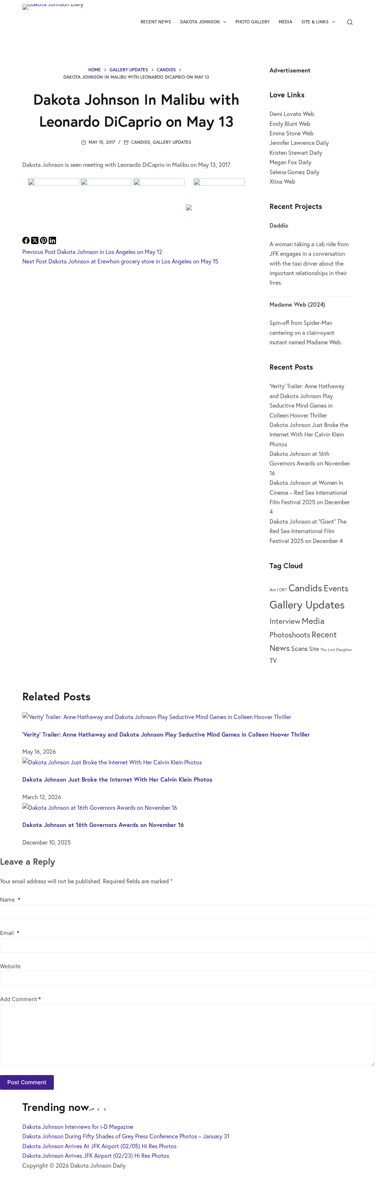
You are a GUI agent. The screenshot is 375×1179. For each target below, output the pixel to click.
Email (9, 932)
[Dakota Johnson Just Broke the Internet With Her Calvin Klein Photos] (112, 761)
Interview (285, 621)
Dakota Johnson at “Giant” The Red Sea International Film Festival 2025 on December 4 (308, 530)
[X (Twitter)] (35, 242)
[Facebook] (26, 242)
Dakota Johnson (200, 22)
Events (336, 588)
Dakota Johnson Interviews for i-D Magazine (77, 1126)
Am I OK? (278, 589)
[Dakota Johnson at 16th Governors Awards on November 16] (99, 806)
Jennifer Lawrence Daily (299, 142)
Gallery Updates (172, 142)
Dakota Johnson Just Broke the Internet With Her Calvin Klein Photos (309, 434)
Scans (299, 648)
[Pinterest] (44, 242)
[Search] (350, 22)
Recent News (156, 22)
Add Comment (20, 999)
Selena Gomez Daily (294, 172)
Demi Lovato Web (292, 113)
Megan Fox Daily (290, 162)
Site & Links (314, 22)
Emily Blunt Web (290, 123)
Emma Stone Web (291, 133)
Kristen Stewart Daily (296, 152)
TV (273, 660)
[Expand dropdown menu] (224, 22)
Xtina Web (282, 181)
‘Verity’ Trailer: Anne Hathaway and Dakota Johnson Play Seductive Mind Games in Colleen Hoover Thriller (166, 734)
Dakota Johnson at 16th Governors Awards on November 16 (310, 463)
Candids (140, 142)
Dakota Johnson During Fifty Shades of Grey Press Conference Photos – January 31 (125, 1136)
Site (314, 648)
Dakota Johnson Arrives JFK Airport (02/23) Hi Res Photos (95, 1155)
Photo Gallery (252, 22)
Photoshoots (290, 635)
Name (10, 899)
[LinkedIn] (52, 242)
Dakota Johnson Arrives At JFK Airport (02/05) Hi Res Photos (99, 1146)
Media (285, 22)
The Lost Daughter (336, 649)
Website (10, 966)
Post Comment (27, 1082)
